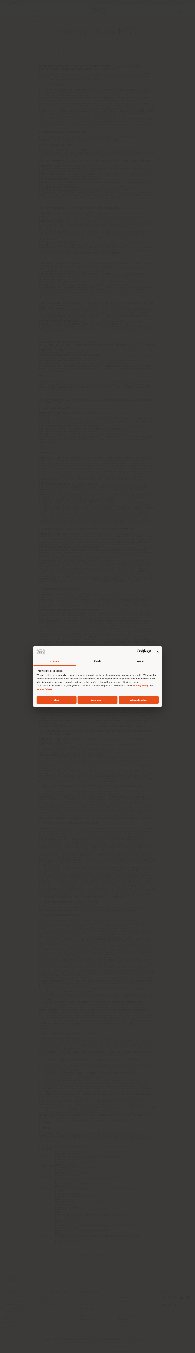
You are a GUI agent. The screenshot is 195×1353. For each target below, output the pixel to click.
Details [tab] (97, 661)
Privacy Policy (140, 685)
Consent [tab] (54, 661)
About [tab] (140, 661)
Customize (96, 700)
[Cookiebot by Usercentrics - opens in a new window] (138, 651)
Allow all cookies (138, 700)
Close (56, 700)
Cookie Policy (44, 689)
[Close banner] (158, 652)
